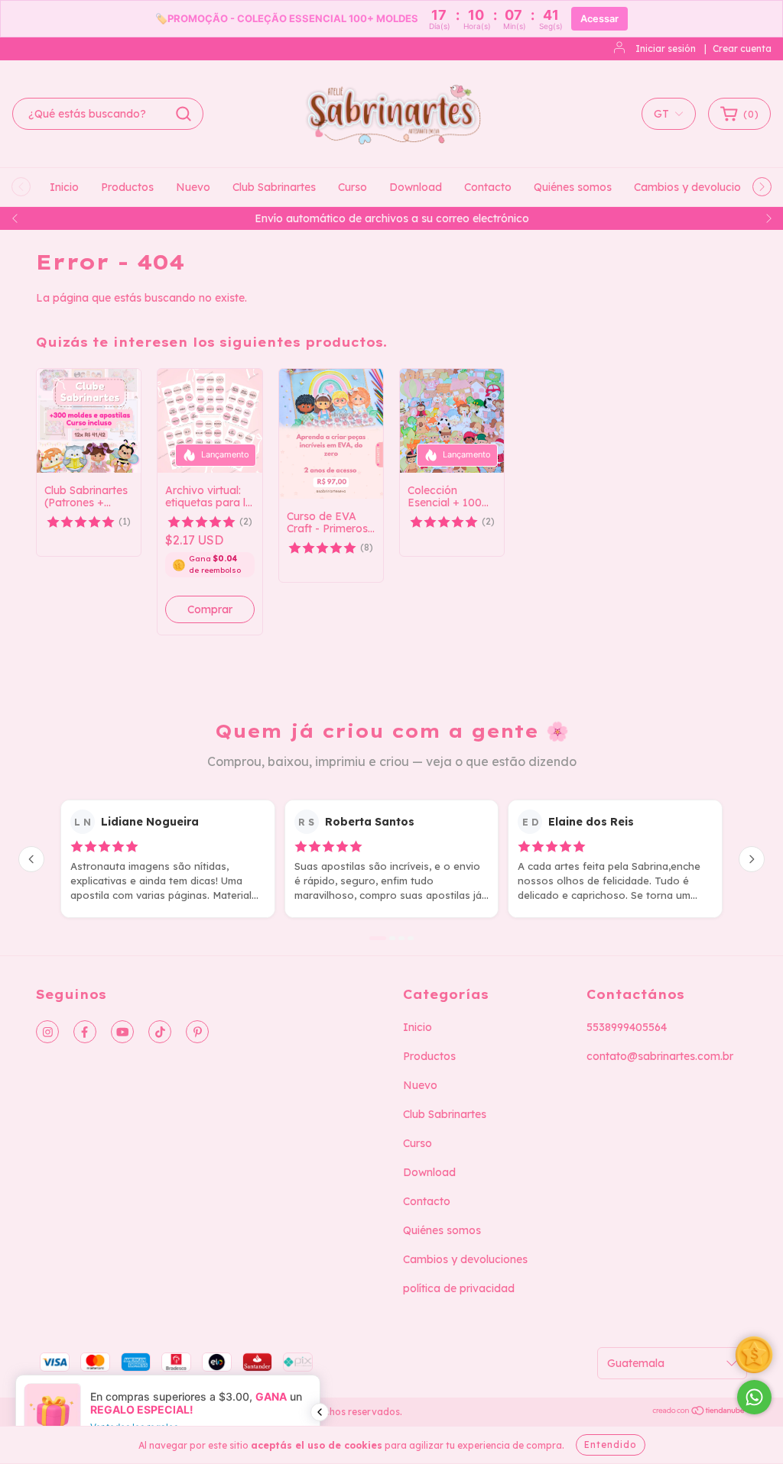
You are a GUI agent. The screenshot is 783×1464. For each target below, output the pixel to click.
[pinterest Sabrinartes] (197, 1031)
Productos (127, 187)
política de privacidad (459, 1288)
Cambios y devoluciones (696, 187)
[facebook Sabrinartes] (84, 1031)
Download (415, 187)
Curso (352, 187)
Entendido (610, 1444)
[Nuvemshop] (699, 1412)
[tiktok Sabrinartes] (159, 1031)
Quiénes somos (573, 187)
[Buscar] (183, 114)
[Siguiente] (752, 859)
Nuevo (193, 187)
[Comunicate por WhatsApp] (754, 1397)
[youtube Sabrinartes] (122, 1031)
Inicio (64, 187)
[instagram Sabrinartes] (47, 1031)
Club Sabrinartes (274, 187)
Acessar (599, 18)
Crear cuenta (742, 48)
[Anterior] (31, 859)
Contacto (488, 187)
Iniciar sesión (665, 48)
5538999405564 (626, 1027)
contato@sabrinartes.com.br (659, 1056)
